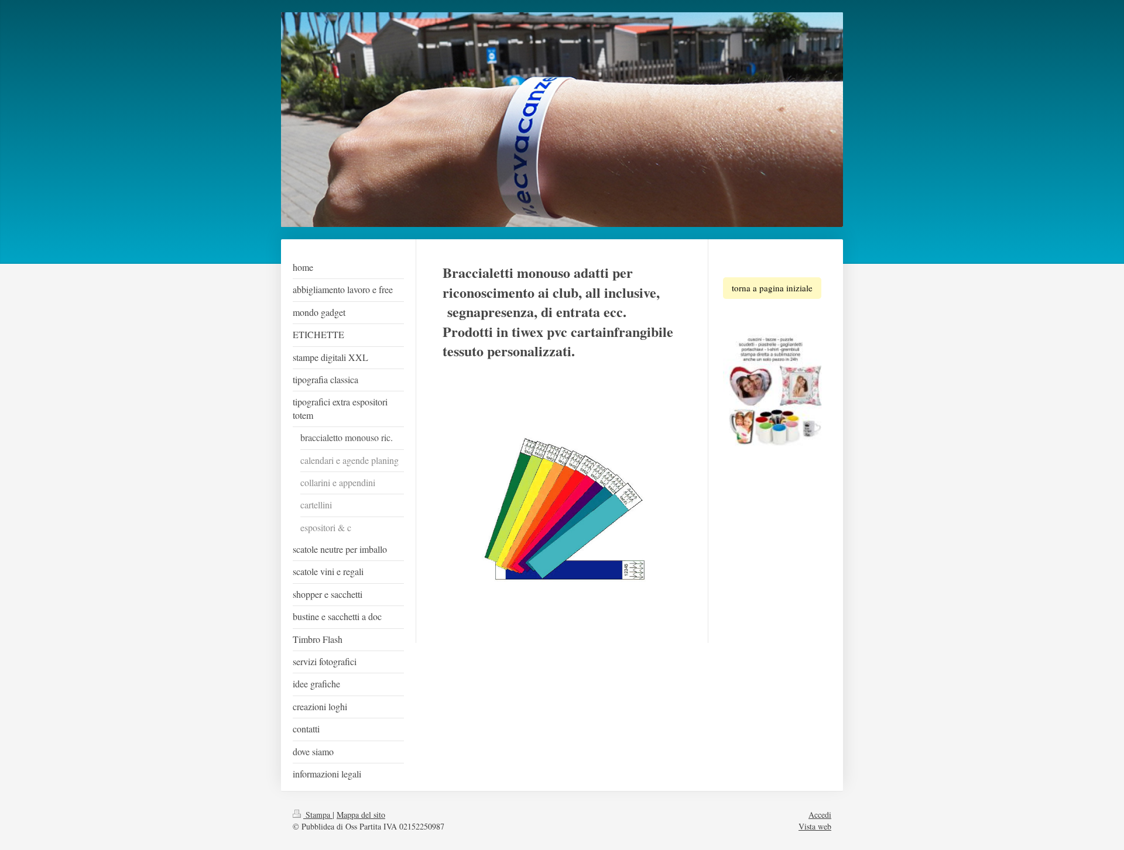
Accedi (819, 814)
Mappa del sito (361, 814)
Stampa (318, 814)
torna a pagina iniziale (772, 288)
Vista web (815, 826)
